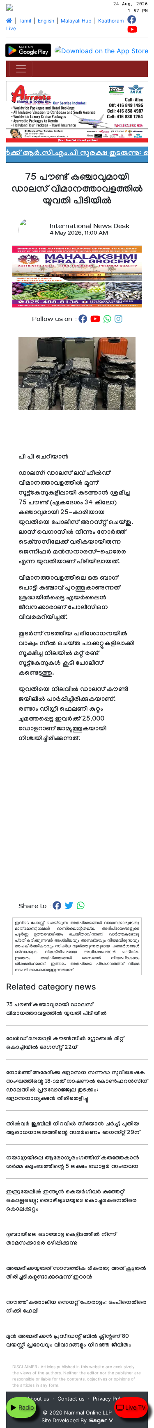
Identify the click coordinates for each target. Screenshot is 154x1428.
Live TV (135, 1407)
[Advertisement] (77, 831)
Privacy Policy (110, 1399)
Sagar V (101, 1420)
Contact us (71, 1399)
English (46, 21)
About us (38, 1399)
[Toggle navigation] (20, 69)
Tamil (24, 21)
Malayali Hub (76, 21)
